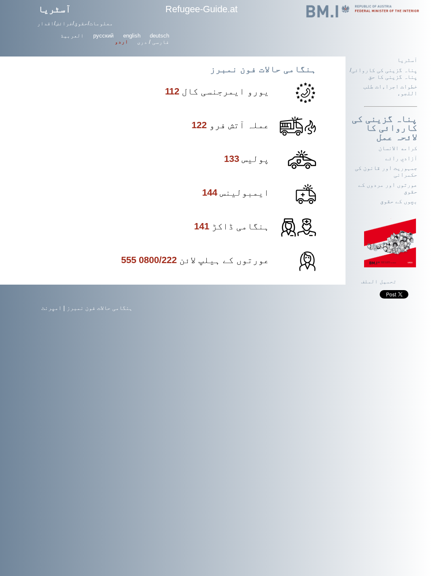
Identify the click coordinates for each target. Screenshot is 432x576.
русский (103, 36)
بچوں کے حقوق (398, 201)
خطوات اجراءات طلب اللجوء (390, 90)
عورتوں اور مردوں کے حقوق (387, 188)
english (131, 36)
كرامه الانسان (397, 148)
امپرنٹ (51, 307)
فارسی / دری (153, 42)
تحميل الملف (379, 282)
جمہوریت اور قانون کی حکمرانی (386, 171)
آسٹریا (54, 9)
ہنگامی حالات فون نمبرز (99, 307)
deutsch (159, 36)
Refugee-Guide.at (201, 9)
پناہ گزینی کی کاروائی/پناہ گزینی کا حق (383, 73)
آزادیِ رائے (401, 158)
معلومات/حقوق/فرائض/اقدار (75, 24)
